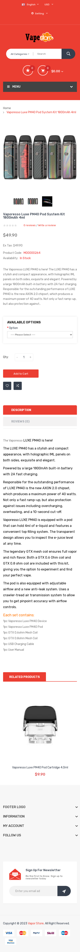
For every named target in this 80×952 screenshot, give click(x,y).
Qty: (6, 357)
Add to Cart (21, 373)
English (31, 4)
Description (21, 410)
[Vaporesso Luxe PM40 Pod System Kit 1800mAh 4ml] (18, 201)
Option (13, 328)
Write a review (47, 225)
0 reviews (30, 225)
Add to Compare (18, 386)
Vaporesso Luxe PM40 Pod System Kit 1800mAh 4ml (41, 112)
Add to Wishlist (7, 386)
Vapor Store (36, 923)
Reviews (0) (20, 421)
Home (7, 108)
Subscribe (64, 891)
